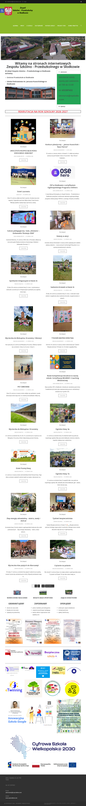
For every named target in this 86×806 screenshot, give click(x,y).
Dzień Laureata (23, 191)
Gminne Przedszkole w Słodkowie (20, 77)
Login (25, 1)
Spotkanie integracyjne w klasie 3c (23, 281)
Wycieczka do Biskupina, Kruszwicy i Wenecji (23, 338)
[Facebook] (81, 2)
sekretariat (63, 72)
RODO (68, 803)
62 (43, 586)
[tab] (69, 72)
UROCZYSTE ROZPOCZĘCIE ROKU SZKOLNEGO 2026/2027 (23, 152)
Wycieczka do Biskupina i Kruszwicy (23, 429)
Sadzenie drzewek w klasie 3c (62, 287)
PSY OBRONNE (23, 387)
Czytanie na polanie (62, 565)
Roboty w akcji (63, 236)
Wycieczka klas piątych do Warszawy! (23, 565)
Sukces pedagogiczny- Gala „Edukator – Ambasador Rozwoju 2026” (23, 232)
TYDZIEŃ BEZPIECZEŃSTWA (62, 338)
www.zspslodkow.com (11, 798)
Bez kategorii (23, 146)
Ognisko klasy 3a (62, 429)
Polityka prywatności (50, 803)
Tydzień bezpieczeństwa (62, 518)
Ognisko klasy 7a (62, 474)
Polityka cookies (61, 803)
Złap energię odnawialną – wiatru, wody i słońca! (23, 519)
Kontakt (73, 803)
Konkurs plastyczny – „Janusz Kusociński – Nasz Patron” (62, 145)
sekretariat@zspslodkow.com (14, 1)
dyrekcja (62, 106)
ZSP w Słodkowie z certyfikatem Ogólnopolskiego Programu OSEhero (63, 186)
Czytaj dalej (23, 160)
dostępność (47, 804)
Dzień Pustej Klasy (23, 468)
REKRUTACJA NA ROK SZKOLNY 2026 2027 (43, 111)
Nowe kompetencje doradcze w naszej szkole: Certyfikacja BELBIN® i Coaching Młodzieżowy (62, 378)
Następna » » (49, 586)
